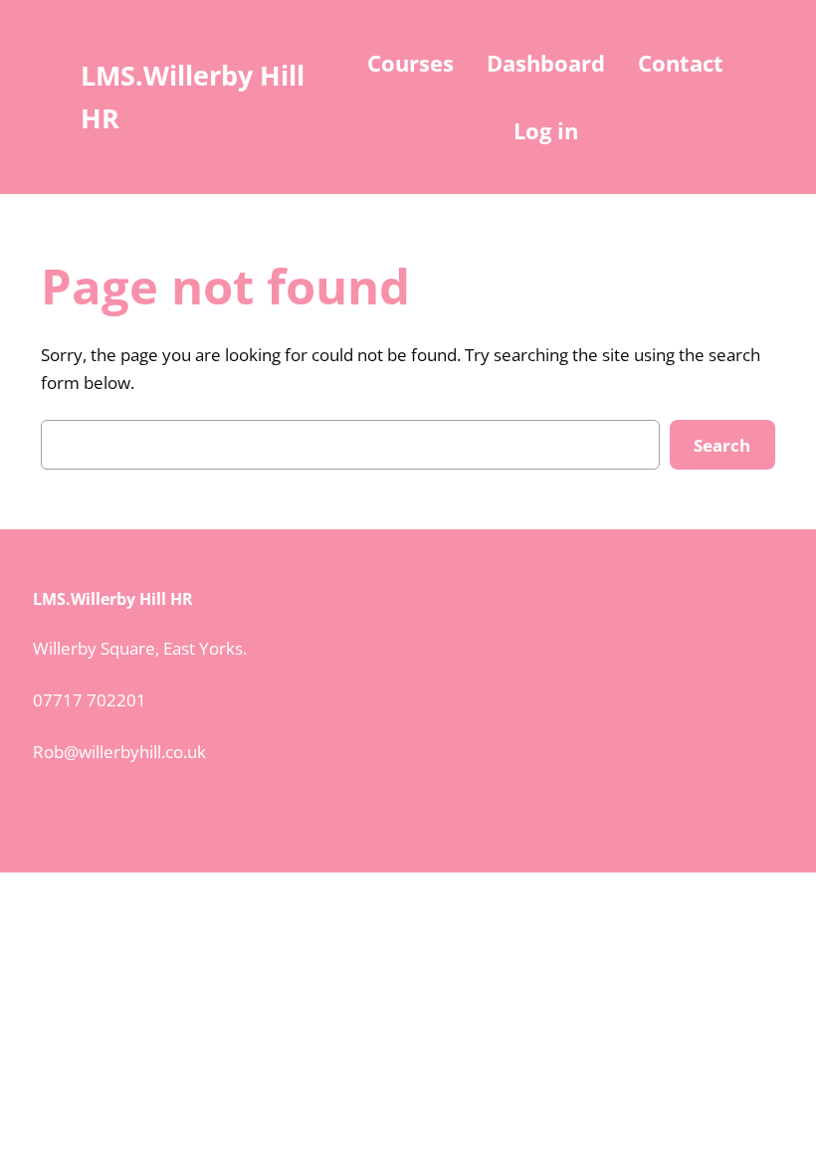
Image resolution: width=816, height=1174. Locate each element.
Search (722, 445)
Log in (545, 130)
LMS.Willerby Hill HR (113, 599)
